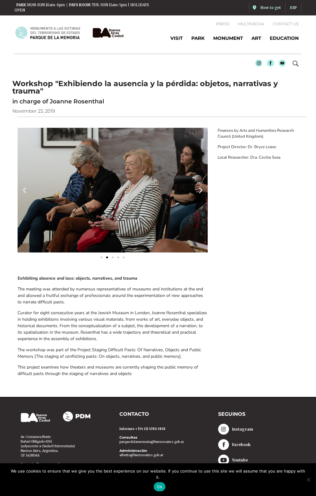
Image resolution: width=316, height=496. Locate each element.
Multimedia (251, 24)
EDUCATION (284, 38)
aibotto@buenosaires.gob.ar (141, 455)
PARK (198, 38)
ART (256, 38)
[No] (308, 480)
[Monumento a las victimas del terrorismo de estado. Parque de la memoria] (51, 32)
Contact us (286, 24)
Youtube (280, 64)
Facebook (269, 64)
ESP (293, 8)
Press (222, 24)
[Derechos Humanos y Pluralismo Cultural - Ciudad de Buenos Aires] (106, 32)
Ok (159, 486)
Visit (176, 38)
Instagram (257, 64)
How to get (270, 8)
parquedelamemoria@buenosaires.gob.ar (151, 442)
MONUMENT (228, 38)
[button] (24, 190)
